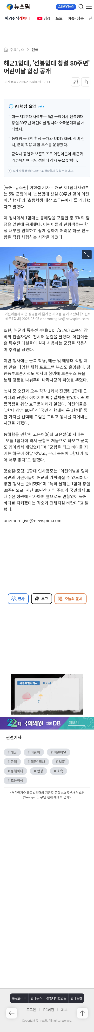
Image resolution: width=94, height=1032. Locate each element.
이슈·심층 (75, 18)
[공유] (85, 81)
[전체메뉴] (90, 7)
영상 (47, 18)
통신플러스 (19, 998)
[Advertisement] (47, 841)
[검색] (81, 7)
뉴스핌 (18, 6)
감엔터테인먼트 (56, 998)
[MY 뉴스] (66, 7)
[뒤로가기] (11, 1013)
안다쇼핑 (76, 998)
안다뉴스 (36, 998)
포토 (59, 18)
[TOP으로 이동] (82, 1013)
